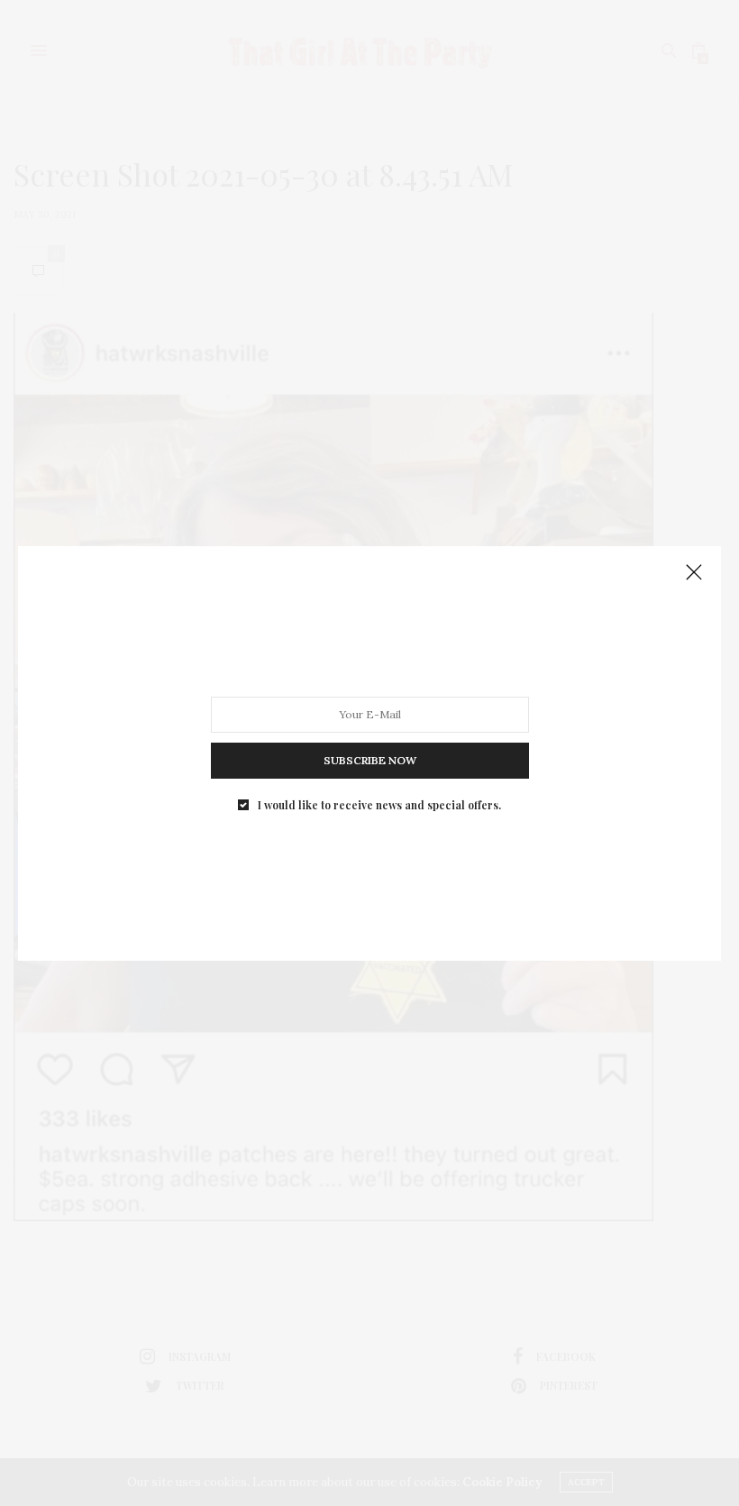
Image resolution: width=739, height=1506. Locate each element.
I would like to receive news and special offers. (379, 804)
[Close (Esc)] (694, 573)
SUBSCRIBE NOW (370, 759)
